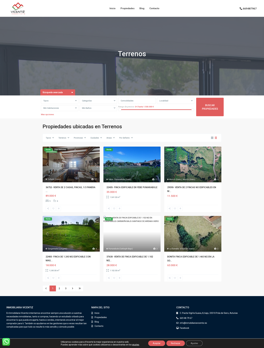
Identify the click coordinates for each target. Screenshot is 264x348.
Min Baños (86, 108)
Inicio (113, 8)
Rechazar (175, 343)
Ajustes (194, 343)
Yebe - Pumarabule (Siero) (119, 179)
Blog (141, 8)
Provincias (78, 138)
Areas (109, 138)
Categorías (87, 101)
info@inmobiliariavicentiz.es (193, 323)
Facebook (184, 328)
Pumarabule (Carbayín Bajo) (120, 249)
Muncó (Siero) (175, 179)
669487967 (250, 8)
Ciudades (94, 138)
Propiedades (127, 8)
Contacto (154, 8)
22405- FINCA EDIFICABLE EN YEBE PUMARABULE (131, 187)
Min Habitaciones (51, 108)
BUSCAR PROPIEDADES (210, 107)
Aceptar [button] (157, 343)
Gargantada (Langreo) (57, 249)
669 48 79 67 (186, 318)
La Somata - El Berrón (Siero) (181, 249)
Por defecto (124, 138)
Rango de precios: (126, 107)
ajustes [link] (135, 344)
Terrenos (62, 138)
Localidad (163, 101)
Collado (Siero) (54, 179)
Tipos (45, 101)
